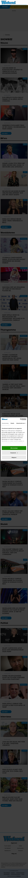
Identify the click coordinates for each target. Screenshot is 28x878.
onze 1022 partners (10, 430)
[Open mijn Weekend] (22, 2)
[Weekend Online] (8, 2)
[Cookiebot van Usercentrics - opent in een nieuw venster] (20, 419)
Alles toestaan (14, 448)
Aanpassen (13, 452)
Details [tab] (12, 423)
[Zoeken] (26, 2)
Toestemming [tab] (5, 423)
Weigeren (14, 457)
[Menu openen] (20, 2)
